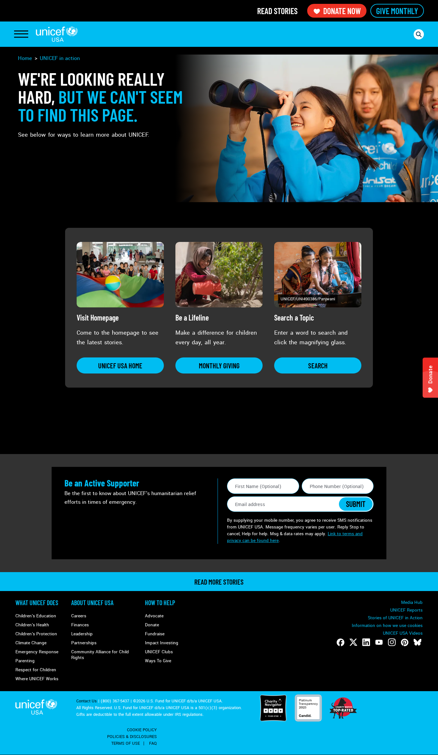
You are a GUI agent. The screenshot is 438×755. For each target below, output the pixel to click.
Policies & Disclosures (132, 737)
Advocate (154, 616)
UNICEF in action (60, 58)
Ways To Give (158, 661)
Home (25, 58)
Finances (80, 625)
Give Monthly (397, 11)
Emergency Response (36, 652)
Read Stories (277, 11)
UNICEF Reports (406, 610)
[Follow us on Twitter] (353, 642)
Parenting (25, 661)
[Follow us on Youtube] (379, 642)
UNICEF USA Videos (403, 633)
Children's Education (35, 616)
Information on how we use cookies (387, 625)
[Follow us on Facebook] (340, 642)
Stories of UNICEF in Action (395, 618)
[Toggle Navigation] (21, 34)
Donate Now (342, 11)
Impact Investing (161, 643)
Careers (78, 616)
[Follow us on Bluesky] (417, 642)
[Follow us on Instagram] (392, 642)
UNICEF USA (57, 34)
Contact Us (86, 701)
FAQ (153, 743)
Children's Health (32, 625)
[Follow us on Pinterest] (405, 642)
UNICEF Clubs (159, 652)
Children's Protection (36, 634)
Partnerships (84, 643)
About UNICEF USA (92, 602)
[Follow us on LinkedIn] (366, 642)
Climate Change (30, 643)
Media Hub (412, 602)
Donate (152, 625)
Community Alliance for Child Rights (100, 655)
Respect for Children (35, 670)
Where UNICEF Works (36, 679)
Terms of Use (125, 743)
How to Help (160, 602)
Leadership (82, 634)
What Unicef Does (36, 602)
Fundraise (154, 634)
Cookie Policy (142, 730)
